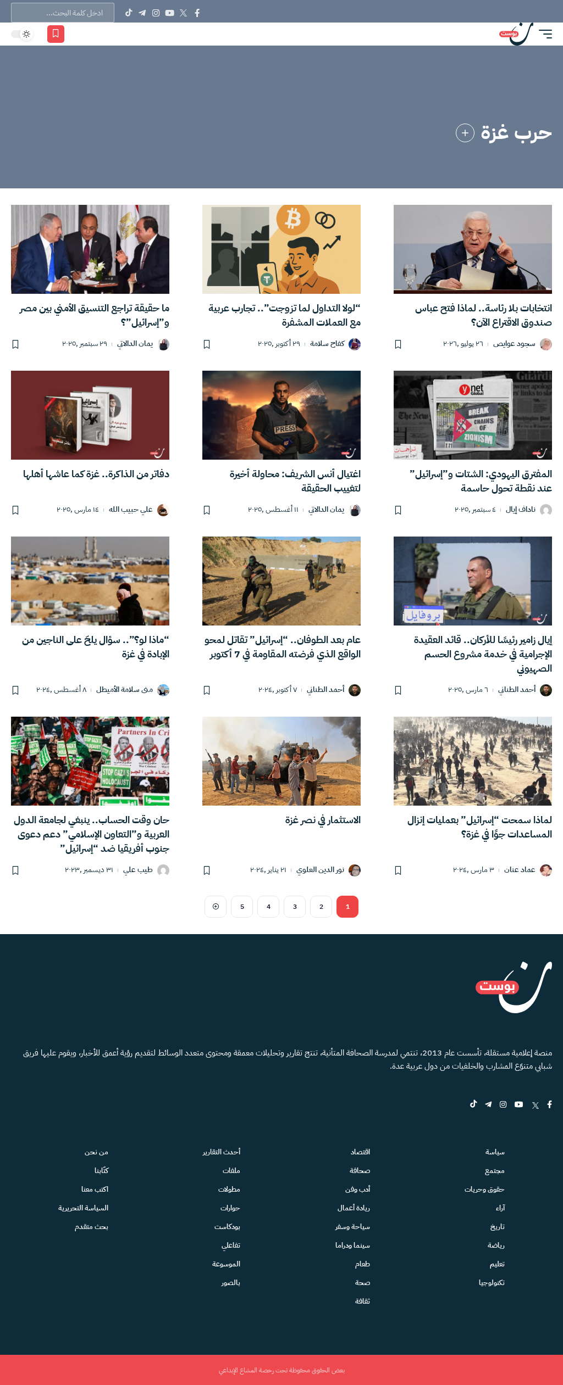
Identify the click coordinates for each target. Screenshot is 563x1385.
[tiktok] (473, 1105)
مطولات (229, 1189)
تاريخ (497, 1226)
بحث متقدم (91, 1226)
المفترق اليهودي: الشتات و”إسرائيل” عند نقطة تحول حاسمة (481, 480)
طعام (362, 1264)
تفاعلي (231, 1245)
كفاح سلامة (327, 344)
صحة (362, 1282)
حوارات (230, 1208)
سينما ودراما (352, 1245)
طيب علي (138, 870)
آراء (500, 1208)
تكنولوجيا (492, 1282)
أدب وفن (357, 1189)
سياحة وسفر (352, 1226)
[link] (465, 133)
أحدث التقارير (221, 1152)
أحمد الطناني (517, 690)
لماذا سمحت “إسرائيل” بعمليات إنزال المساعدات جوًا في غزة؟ (479, 826)
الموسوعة (226, 1264)
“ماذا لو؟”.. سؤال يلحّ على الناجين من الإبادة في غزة (95, 646)
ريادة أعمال (354, 1208)
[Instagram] (156, 12)
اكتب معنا (94, 1189)
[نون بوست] (516, 34)
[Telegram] (142, 12)
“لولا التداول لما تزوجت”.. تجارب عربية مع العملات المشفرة (284, 315)
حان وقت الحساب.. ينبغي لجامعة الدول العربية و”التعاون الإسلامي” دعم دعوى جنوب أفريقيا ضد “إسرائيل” (91, 834)
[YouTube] (169, 12)
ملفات (231, 1170)
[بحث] (94, 34)
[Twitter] (183, 12)
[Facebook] (197, 12)
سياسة (495, 1152)
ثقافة (362, 1301)
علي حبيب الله (131, 510)
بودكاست (227, 1226)
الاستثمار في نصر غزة (323, 819)
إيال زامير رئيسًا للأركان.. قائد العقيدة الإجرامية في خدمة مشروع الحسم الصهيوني (483, 653)
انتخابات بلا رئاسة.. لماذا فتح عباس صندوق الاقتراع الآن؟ (483, 315)
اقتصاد (360, 1152)
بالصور (231, 1282)
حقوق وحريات (485, 1189)
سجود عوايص (514, 344)
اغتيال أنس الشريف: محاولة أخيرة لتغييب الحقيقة (295, 480)
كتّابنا (101, 1170)
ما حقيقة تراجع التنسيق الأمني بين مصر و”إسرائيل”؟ (94, 315)
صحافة (360, 1170)
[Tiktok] (128, 12)
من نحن (96, 1152)
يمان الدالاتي (135, 344)
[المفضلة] (56, 34)
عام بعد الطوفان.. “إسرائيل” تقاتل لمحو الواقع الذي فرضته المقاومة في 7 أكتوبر (283, 646)
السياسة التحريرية (83, 1208)
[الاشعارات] (78, 34)
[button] (542, 34)
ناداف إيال (521, 510)
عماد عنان (520, 870)
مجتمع (495, 1170)
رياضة (496, 1245)
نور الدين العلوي (320, 870)
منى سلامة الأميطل (124, 690)
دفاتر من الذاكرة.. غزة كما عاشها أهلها (96, 473)
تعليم (497, 1264)
